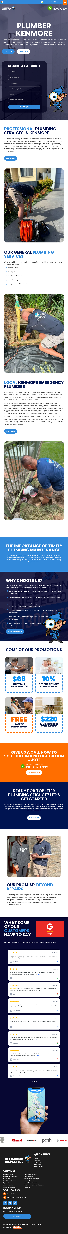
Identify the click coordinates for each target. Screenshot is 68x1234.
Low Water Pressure (30, 1183)
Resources (37, 1164)
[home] (8, 8)
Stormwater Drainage (31, 1179)
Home (36, 1158)
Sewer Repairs (29, 1181)
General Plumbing (9, 1187)
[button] (65, 2)
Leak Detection (8, 1185)
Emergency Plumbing (10, 1177)
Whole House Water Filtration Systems (34, 1186)
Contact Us (37, 1162)
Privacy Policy (38, 1166)
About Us (37, 1160)
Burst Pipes (7, 1179)
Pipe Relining (7, 1183)
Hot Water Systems (30, 1174)
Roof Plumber (28, 1177)
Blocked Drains (8, 1174)
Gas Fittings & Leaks (9, 1181)
